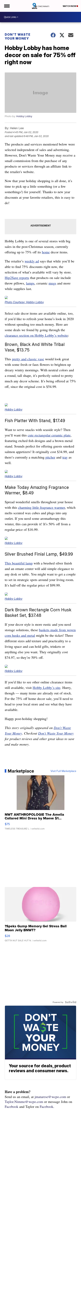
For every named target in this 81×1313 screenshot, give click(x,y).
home (46, 252)
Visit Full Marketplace (63, 771)
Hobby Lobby (24, 116)
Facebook (11, 1106)
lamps (30, 283)
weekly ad (32, 261)
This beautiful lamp (19, 563)
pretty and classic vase (28, 359)
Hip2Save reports (17, 277)
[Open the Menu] (6, 6)
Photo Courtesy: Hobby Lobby (24, 302)
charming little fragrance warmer (41, 507)
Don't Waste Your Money (17, 36)
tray (65, 457)
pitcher (50, 457)
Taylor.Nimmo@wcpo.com (24, 1101)
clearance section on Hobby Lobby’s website (36, 335)
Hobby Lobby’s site (46, 687)
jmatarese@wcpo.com (50, 1096)
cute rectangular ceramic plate (49, 435)
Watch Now (69, 6)
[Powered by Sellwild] (70, 1002)
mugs (52, 283)
